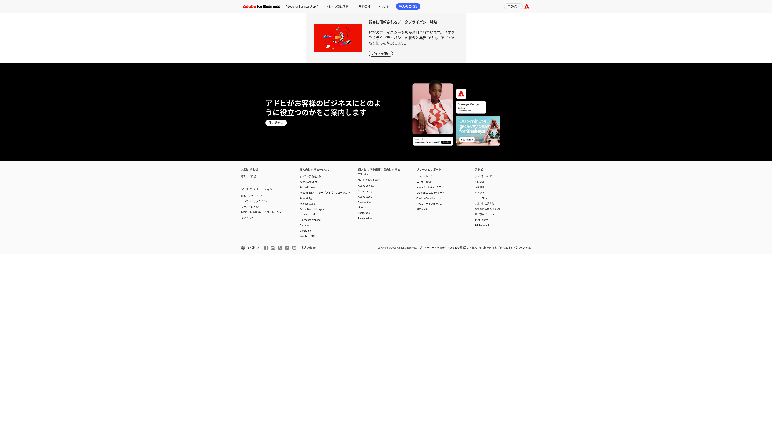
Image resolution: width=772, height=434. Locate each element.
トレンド (383, 6)
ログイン (513, 6)
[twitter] (280, 248)
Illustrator (363, 207)
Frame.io (304, 225)
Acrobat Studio (307, 203)
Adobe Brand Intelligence (313, 209)
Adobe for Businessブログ (302, 6)
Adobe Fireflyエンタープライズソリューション (323, 192)
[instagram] (273, 248)
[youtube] (294, 248)
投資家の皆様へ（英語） (488, 209)
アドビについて (483, 176)
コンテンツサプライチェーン (256, 201)
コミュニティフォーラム (429, 203)
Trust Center (481, 220)
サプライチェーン (484, 214)
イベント (480, 192)
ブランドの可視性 (251, 207)
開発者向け (422, 209)
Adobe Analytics (308, 182)
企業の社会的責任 (484, 203)
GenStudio (305, 230)
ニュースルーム (483, 198)
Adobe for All (482, 225)
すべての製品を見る (310, 176)
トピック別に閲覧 (337, 6)
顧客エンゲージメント (253, 196)
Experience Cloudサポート (430, 192)
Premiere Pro (365, 218)
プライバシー (427, 247)
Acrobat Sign (306, 198)
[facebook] (266, 248)
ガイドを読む (381, 53)
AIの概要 (479, 182)
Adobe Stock (365, 196)
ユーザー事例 (423, 182)
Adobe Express (307, 187)
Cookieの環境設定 (459, 247)
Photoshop (364, 213)
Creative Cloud (307, 214)
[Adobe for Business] (261, 6)
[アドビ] (527, 6)
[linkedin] (287, 248)
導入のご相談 (408, 6)
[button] (249, 247)
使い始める (276, 122)
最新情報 (364, 6)
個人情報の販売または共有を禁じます (492, 247)
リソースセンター (425, 176)
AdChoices (525, 247)
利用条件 (442, 247)
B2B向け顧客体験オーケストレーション (262, 212)
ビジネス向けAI (249, 217)
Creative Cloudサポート (428, 198)
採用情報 (480, 187)
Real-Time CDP (307, 236)
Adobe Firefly (365, 191)
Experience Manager (310, 220)
